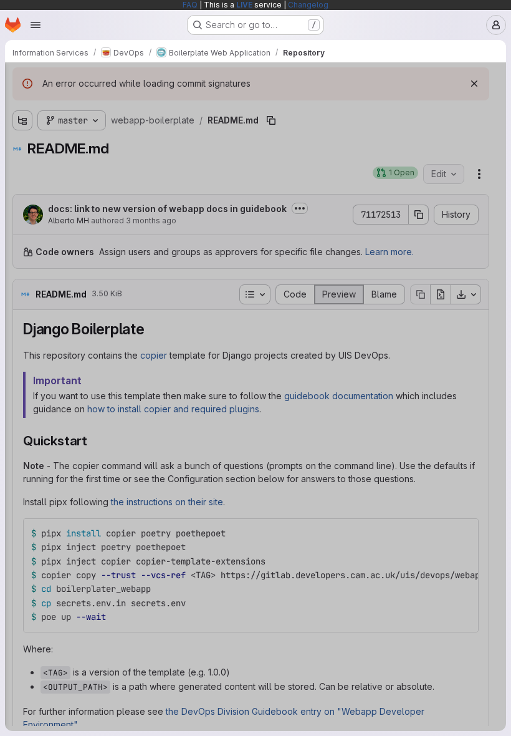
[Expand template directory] (22, 146)
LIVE (244, 4)
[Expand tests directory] (22, 166)
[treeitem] (103, 127)
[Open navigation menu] (35, 25)
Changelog (308, 4)
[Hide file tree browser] (22, 80)
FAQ (190, 4)
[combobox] (102, 104)
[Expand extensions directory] (22, 126)
